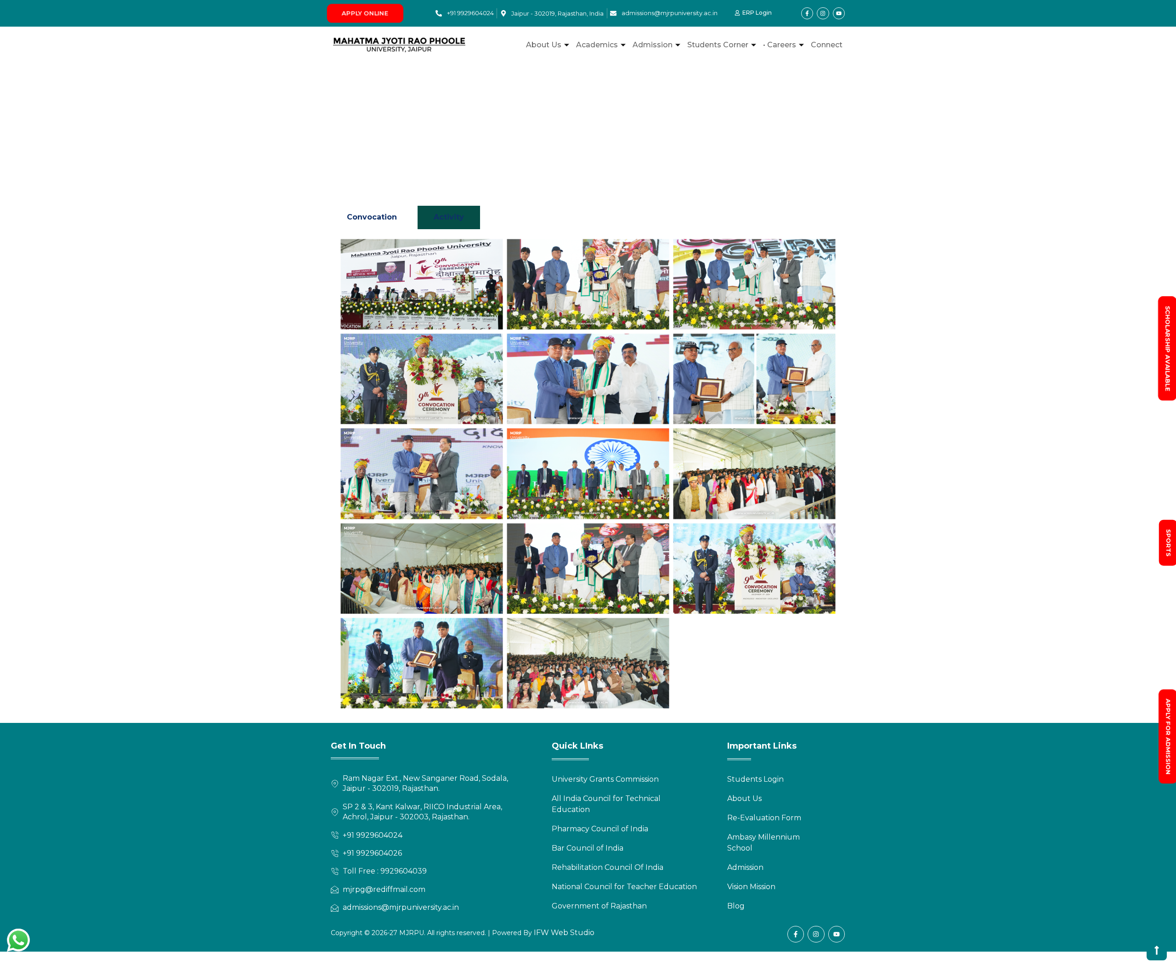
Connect (826, 44)
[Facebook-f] (807, 13)
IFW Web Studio (563, 932)
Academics (597, 44)
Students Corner (717, 44)
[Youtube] (839, 13)
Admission (653, 44)
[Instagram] (823, 13)
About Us (543, 44)
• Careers (779, 44)
